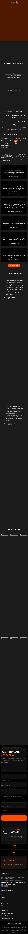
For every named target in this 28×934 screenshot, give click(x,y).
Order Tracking (4, 900)
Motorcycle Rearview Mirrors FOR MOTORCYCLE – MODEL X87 (21, 156)
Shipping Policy (4, 910)
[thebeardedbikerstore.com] (14, 3)
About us (3, 894)
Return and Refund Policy (7, 913)
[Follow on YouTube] (7, 886)
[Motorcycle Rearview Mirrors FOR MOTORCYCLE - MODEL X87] (21, 145)
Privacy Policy (4, 908)
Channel (3, 777)
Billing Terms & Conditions (7, 918)
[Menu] (2, 3)
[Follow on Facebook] (2, 886)
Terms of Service (5, 915)
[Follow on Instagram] (5, 886)
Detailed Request (6, 793)
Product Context (6, 785)
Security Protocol (6, 806)
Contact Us (3, 897)
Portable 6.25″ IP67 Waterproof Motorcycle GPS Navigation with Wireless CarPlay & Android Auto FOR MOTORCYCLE (7, 157)
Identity (3, 770)
